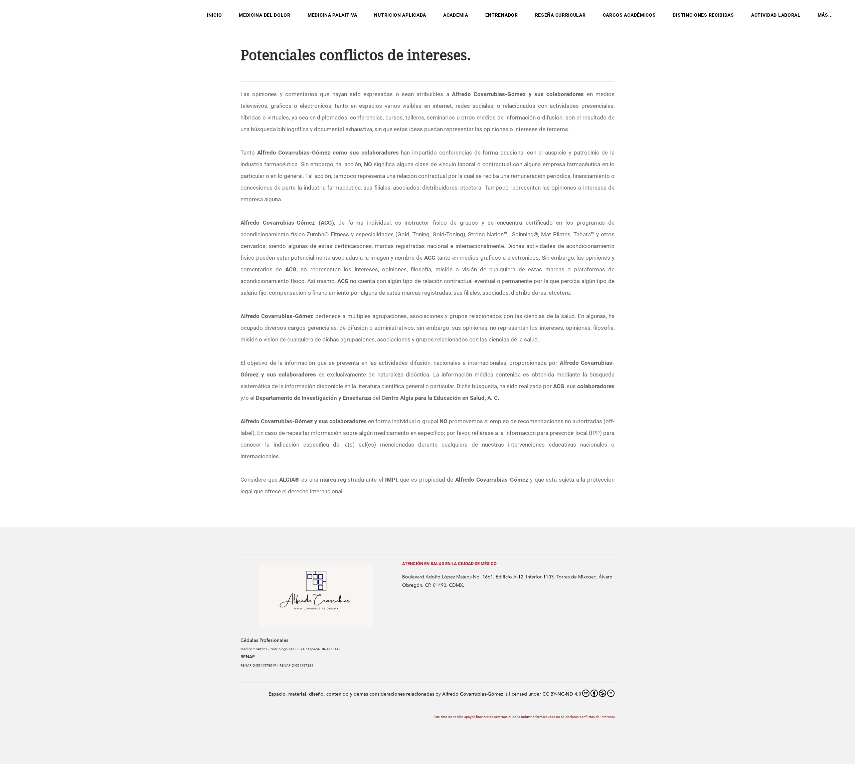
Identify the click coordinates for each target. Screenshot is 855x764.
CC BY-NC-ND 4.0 (561, 694)
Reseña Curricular (560, 15)
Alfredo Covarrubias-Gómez (472, 694)
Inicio (214, 15)
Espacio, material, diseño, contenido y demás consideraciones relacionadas (351, 694)
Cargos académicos (629, 15)
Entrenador (501, 15)
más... (825, 15)
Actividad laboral (776, 15)
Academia (455, 15)
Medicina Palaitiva (332, 15)
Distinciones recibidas (703, 15)
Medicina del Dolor (265, 15)
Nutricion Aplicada (400, 15)
